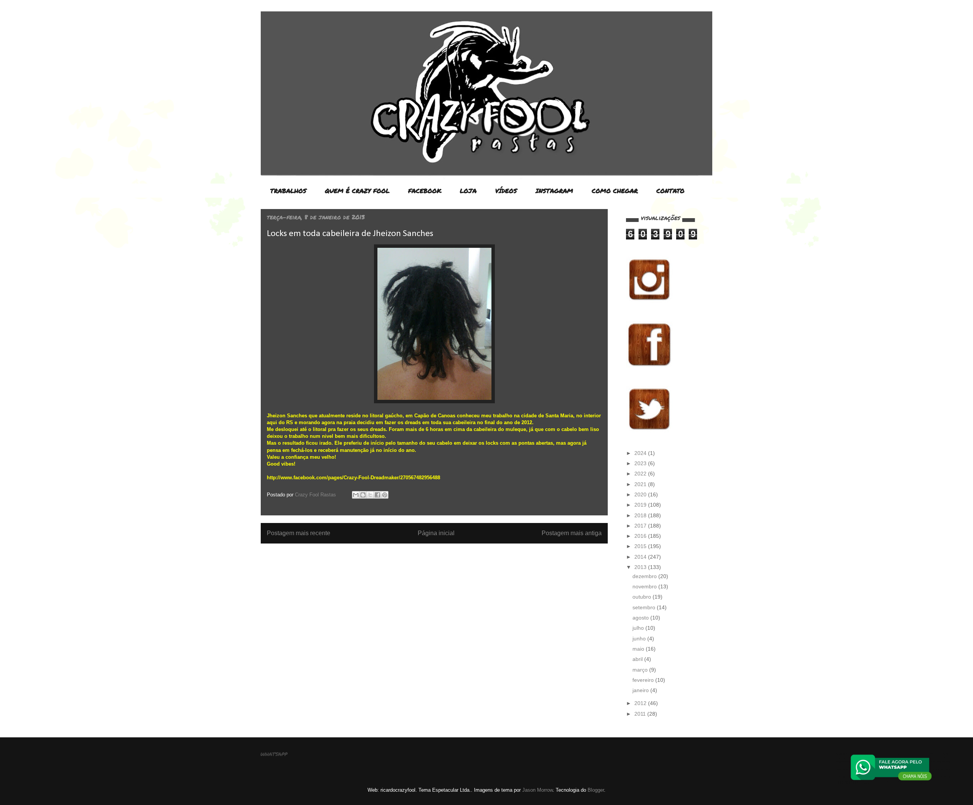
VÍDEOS (506, 190)
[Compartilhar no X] (370, 495)
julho (638, 628)
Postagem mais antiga (572, 533)
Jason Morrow (537, 790)
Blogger (596, 790)
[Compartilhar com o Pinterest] (384, 495)
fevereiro (643, 680)
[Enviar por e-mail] (356, 495)
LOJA (468, 190)
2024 (641, 453)
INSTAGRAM (554, 190)
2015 (641, 546)
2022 (641, 474)
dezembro (645, 576)
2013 (641, 567)
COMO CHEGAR (615, 190)
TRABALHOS (288, 190)
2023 (641, 463)
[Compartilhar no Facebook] (377, 495)
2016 (641, 536)
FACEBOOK (424, 190)
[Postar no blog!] (363, 495)
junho (639, 638)
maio (639, 649)
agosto (641, 618)
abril (638, 659)
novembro (645, 586)
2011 (640, 714)
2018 (641, 515)
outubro (642, 597)
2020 (641, 494)
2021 (641, 484)
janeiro (641, 690)
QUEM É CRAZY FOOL (357, 190)
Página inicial (436, 533)
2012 (641, 703)
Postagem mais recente (298, 533)
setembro (644, 607)
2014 (641, 557)
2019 (641, 505)
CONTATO (670, 190)
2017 (641, 526)
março (640, 670)
